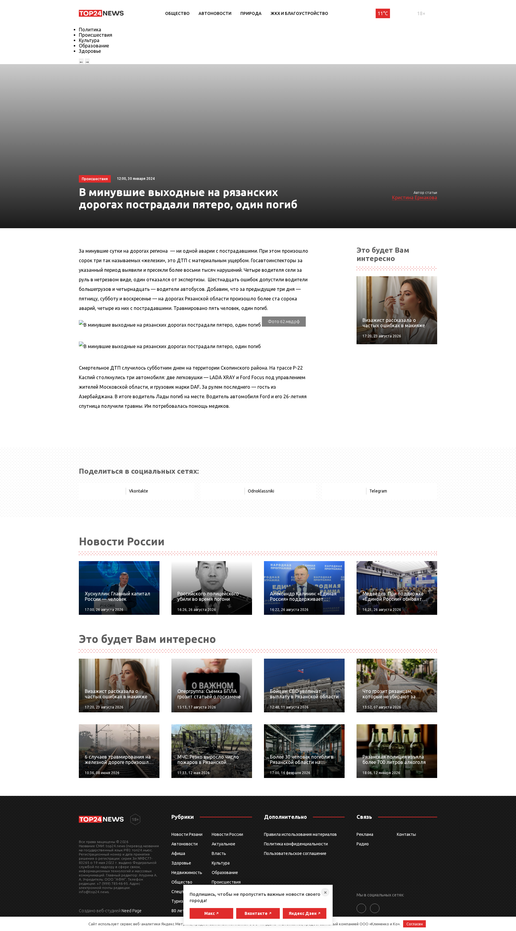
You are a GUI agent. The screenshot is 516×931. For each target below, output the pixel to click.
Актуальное (223, 844)
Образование (94, 45)
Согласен (414, 924)
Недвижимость (186, 872)
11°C (383, 13)
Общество (177, 13)
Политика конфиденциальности (296, 844)
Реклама (365, 834)
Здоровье (90, 51)
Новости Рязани (186, 834)
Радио (363, 844)
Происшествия (95, 35)
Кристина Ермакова (414, 197)
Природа (251, 13)
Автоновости (215, 13)
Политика (90, 29)
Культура (89, 40)
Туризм (178, 901)
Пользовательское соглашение (295, 853)
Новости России (227, 834)
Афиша (178, 853)
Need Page (132, 910)
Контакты (406, 834)
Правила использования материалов (300, 834)
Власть (219, 853)
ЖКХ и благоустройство (299, 13)
